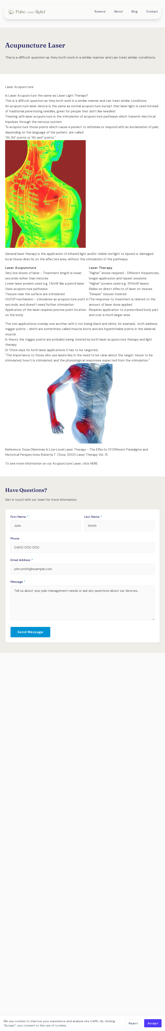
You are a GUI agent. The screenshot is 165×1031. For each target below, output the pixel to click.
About (118, 11)
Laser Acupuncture (19, 87)
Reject (133, 1023)
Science (99, 11)
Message (18, 582)
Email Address (22, 560)
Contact (152, 11)
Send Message (30, 632)
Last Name (93, 517)
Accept (153, 1023)
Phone (15, 538)
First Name (19, 517)
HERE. (94, 463)
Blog (134, 11)
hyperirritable (114, 329)
